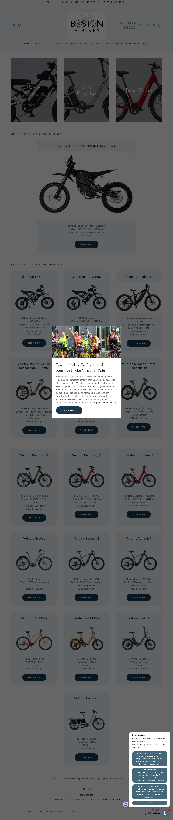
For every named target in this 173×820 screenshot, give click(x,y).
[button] (166, 813)
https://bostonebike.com (105, 402)
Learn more (69, 410)
